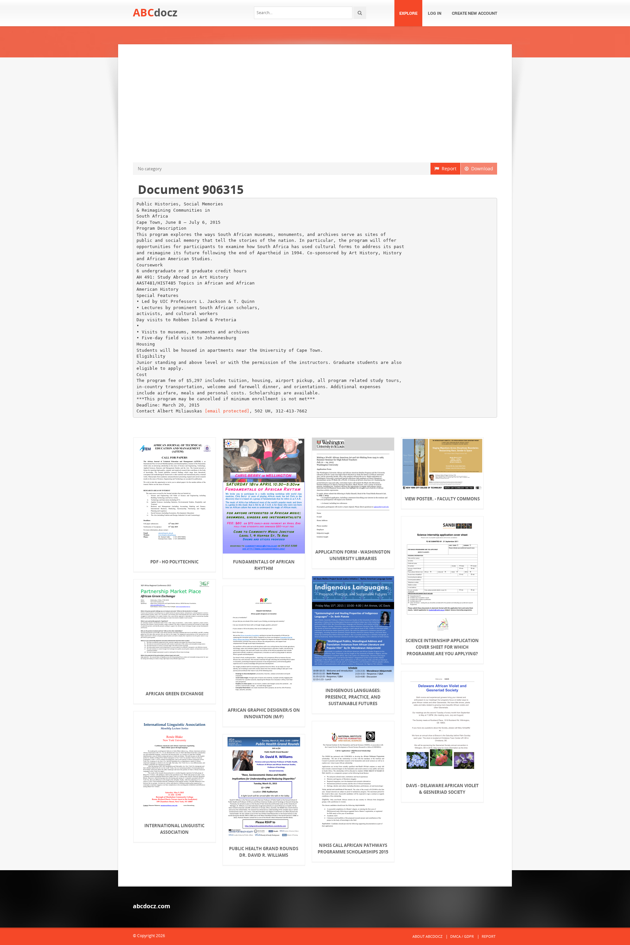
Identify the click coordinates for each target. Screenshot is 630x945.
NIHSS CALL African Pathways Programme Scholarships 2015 (353, 848)
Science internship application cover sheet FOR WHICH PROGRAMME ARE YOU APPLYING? (442, 647)
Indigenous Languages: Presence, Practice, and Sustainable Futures (353, 696)
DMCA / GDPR (462, 936)
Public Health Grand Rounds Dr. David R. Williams (263, 852)
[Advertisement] (315, 103)
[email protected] (227, 411)
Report (447, 168)
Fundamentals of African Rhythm (264, 565)
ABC (155, 12)
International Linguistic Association (174, 829)
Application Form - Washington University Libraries (352, 555)
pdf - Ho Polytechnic (174, 562)
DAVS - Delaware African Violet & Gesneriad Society (442, 789)
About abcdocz (427, 936)
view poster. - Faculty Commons (442, 499)
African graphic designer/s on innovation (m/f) (264, 713)
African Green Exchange (174, 694)
